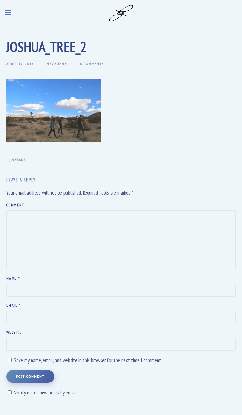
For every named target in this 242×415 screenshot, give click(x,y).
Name (13, 278)
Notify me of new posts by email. (45, 392)
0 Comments (92, 63)
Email (13, 305)
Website (14, 332)
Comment (15, 204)
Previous (17, 159)
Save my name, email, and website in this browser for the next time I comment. (88, 360)
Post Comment (30, 376)
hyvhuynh (57, 63)
